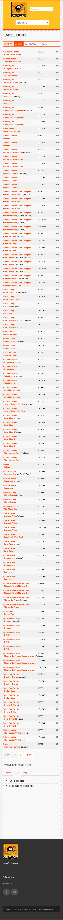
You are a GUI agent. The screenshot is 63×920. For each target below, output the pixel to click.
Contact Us (7, 884)
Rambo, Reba (9, 555)
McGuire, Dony (9, 478)
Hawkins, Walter (10, 387)
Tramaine (7, 744)
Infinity (6, 464)
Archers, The (8, 65)
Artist (18, 44)
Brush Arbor (8, 128)
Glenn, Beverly (9, 352)
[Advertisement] (31, 812)
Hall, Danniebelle (10, 359)
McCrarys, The (9, 471)
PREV (7, 755)
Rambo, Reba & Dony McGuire (16, 583)
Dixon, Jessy (8, 289)
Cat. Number (31, 44)
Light (17, 772)
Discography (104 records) (21, 785)
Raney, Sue (8, 611)
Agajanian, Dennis (11, 51)
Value (44, 44)
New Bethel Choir (10, 506)
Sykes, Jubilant (9, 730)
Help (25, 772)
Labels (8, 772)
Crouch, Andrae (10, 135)
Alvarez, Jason (9, 58)
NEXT (28, 755)
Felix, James (8, 331)
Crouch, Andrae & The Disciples (17, 191)
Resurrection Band (11, 618)
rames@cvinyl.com (10, 863)
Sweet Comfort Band (12, 674)
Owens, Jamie (9, 513)
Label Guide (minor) (17, 781)
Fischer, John (9, 338)
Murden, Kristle (9, 492)
